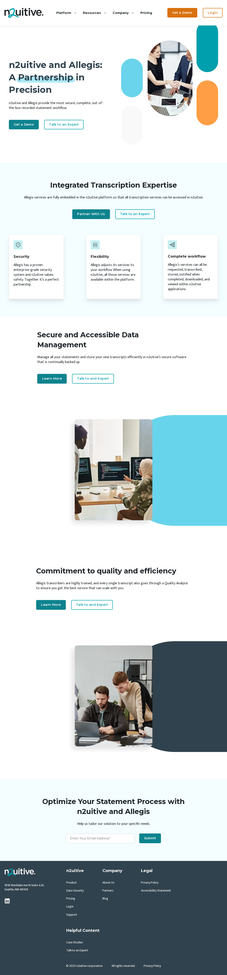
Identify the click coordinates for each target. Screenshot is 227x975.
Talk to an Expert (77, 950)
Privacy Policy (149, 882)
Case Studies (74, 942)
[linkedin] (7, 901)
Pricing (70, 898)
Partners (108, 890)
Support (71, 915)
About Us (108, 882)
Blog (105, 898)
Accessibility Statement (156, 890)
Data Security (75, 890)
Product (71, 882)
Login (69, 906)
